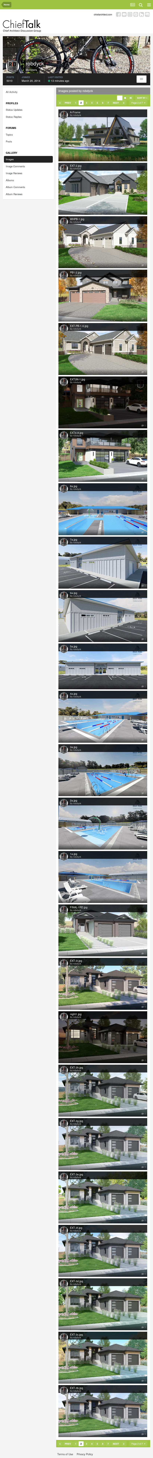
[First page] (60, 102)
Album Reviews (14, 194)
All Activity (12, 92)
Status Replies (14, 117)
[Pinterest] (135, 14)
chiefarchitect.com (103, 14)
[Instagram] (130, 14)
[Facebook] (118, 14)
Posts (9, 141)
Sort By (141, 98)
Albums (10, 180)
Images (10, 159)
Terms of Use (65, 1454)
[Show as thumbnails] (119, 98)
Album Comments (15, 187)
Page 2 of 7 (137, 102)
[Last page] (123, 102)
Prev (68, 102)
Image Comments (15, 166)
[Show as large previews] (125, 98)
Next (116, 102)
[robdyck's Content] (141, 79)
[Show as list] (130, 98)
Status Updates (14, 109)
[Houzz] (141, 14)
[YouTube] (124, 14)
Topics (9, 134)
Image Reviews (14, 173)
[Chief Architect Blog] (147, 14)
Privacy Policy (85, 1454)
